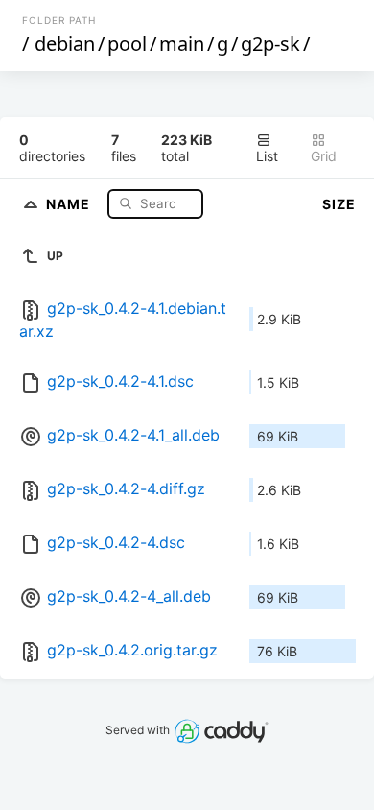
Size (339, 204)
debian (65, 44)
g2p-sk (270, 44)
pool (127, 44)
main (181, 44)
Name (70, 203)
